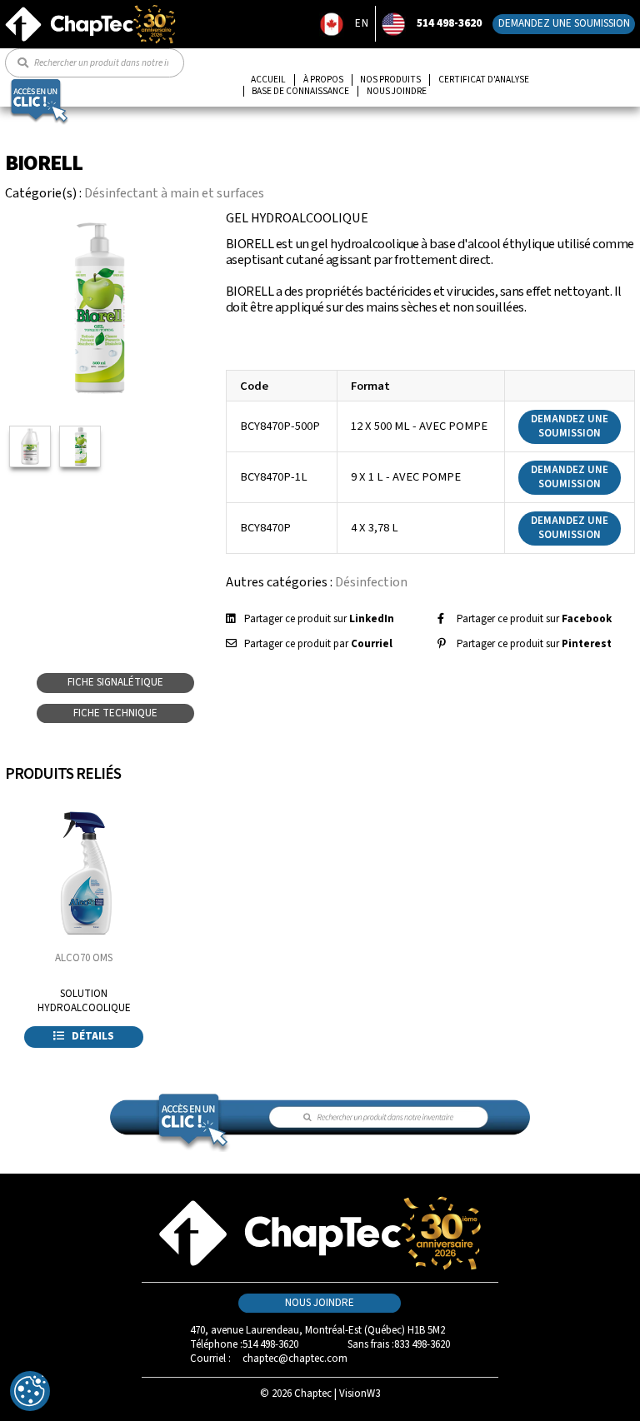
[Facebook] (441, 618)
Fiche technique (115, 713)
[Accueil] (90, 10)
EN (362, 23)
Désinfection (371, 582)
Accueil (268, 80)
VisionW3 (359, 1393)
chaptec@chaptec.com (295, 1358)
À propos (323, 80)
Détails (91, 1036)
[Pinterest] (442, 643)
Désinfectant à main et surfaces (174, 193)
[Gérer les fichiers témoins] (30, 1391)
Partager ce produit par (318, 643)
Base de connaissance (300, 91)
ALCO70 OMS (83, 957)
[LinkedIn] (230, 618)
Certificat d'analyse (483, 80)
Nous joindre (397, 91)
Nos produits (390, 80)
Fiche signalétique (115, 682)
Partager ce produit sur (319, 618)
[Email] (231, 643)
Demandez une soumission (564, 23)
